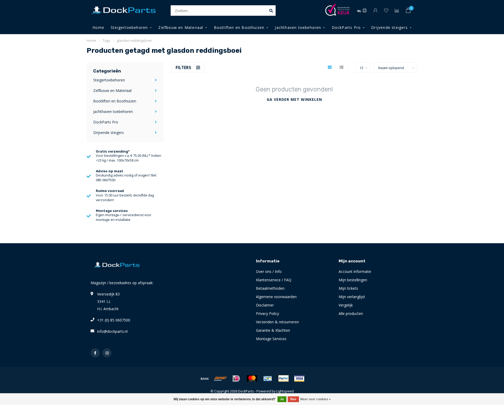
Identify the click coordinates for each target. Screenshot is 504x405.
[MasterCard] (252, 378)
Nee (293, 399)
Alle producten (351, 313)
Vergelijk (346, 305)
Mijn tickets (348, 288)
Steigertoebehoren (129, 27)
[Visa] (299, 378)
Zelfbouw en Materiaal (180, 27)
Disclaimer (265, 305)
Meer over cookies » (315, 399)
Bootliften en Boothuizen (239, 27)
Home (98, 27)
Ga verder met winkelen (294, 99)
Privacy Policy (267, 313)
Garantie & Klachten (273, 330)
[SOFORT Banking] (220, 378)
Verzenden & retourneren (277, 321)
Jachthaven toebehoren (298, 27)
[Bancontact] (267, 378)
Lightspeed (285, 391)
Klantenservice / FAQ (273, 279)
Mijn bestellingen (353, 279)
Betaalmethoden (270, 288)
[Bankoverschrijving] (204, 378)
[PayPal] (283, 378)
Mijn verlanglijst (352, 296)
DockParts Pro (346, 27)
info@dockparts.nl (112, 331)
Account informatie (355, 271)
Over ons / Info (269, 271)
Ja (282, 399)
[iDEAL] (236, 378)
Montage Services (271, 338)
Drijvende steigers (389, 27)
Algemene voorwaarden (276, 296)
